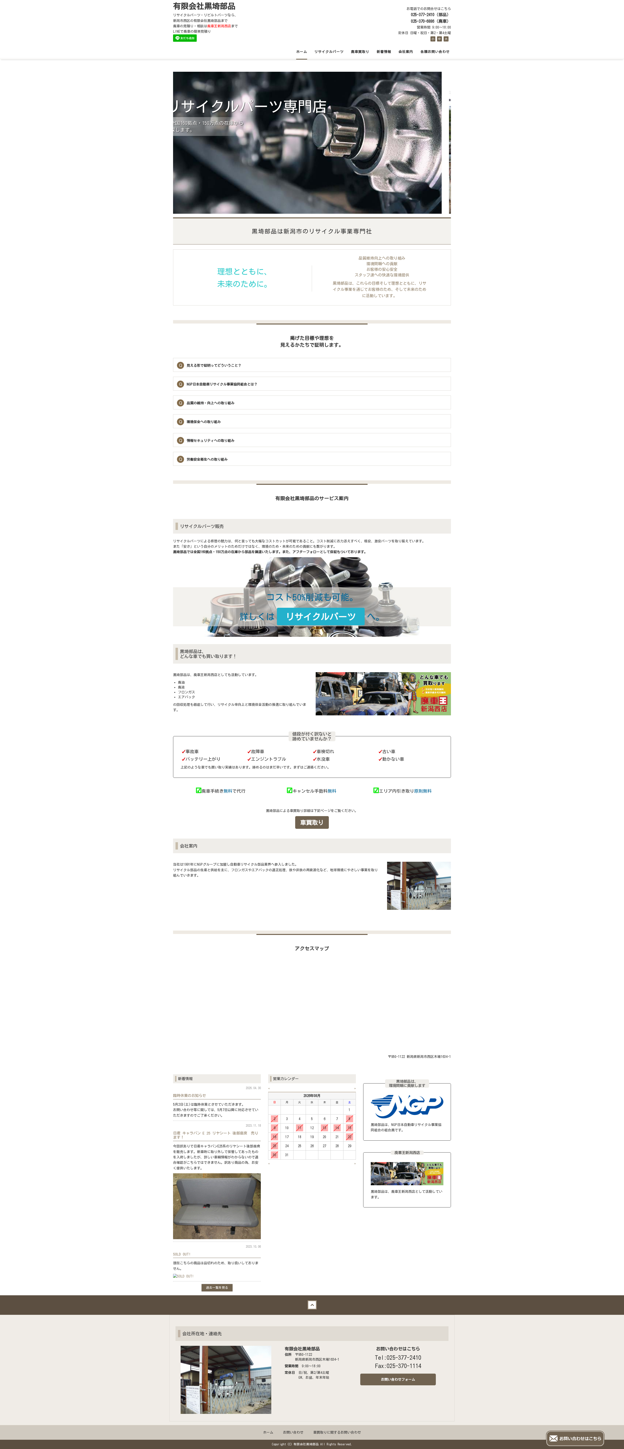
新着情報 (384, 51)
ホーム (301, 51)
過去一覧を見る (217, 1287)
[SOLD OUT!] (183, 1276)
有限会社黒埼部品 (204, 6)
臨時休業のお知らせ (189, 1095)
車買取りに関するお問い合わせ (337, 1432)
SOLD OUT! (182, 1254)
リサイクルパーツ (329, 51)
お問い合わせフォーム (398, 1379)
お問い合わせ (293, 1432)
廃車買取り (360, 51)
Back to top (312, 1305)
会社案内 (406, 51)
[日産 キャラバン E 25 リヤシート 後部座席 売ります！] (217, 1206)
